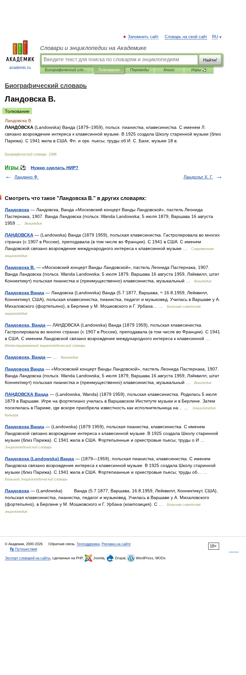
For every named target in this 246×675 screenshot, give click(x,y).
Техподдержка (88, 544)
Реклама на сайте (116, 544)
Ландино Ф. (26, 176)
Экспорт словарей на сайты (27, 558)
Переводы (139, 70)
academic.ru (20, 67)
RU (215, 37)
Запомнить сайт (143, 37)
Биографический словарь (66, 70)
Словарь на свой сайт (186, 37)
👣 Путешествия (23, 549)
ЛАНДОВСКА (19, 235)
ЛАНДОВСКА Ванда (26, 394)
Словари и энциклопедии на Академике (93, 48)
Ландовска (17, 209)
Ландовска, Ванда (25, 325)
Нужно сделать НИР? (54, 167)
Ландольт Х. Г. (198, 176)
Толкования (108, 70)
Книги (169, 70)
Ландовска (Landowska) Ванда (39, 458)
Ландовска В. (20, 267)
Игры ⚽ (199, 70)
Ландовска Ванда (24, 292)
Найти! (210, 60)
